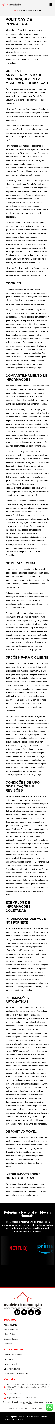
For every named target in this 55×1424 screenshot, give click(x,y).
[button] (51, 4)
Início (16, 10)
